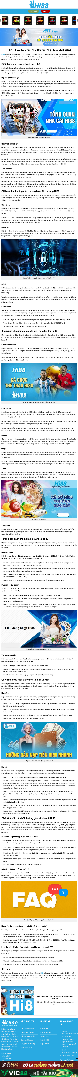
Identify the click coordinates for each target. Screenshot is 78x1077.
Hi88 (42, 973)
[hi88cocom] (39, 4)
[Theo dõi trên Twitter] (65, 1060)
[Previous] (4, 1002)
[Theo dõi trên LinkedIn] (72, 1060)
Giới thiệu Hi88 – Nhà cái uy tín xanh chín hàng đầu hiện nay (55, 997)
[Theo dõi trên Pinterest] (68, 1060)
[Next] (74, 1002)
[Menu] (2, 4)
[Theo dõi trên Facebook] (61, 1060)
